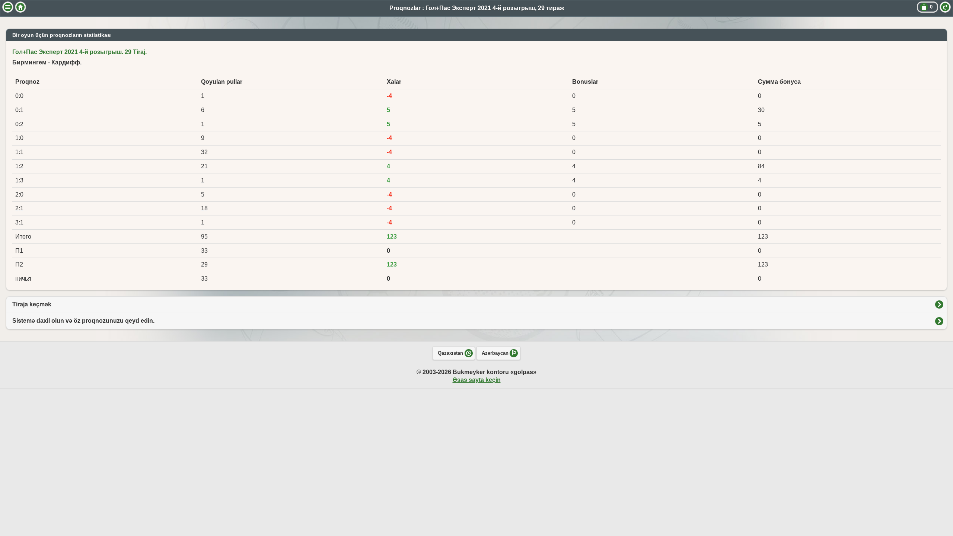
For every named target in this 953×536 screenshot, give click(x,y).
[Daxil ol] (945, 7)
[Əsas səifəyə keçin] (20, 7)
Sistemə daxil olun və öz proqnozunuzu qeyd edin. (83, 321)
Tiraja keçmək (31, 304)
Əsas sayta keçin (477, 380)
